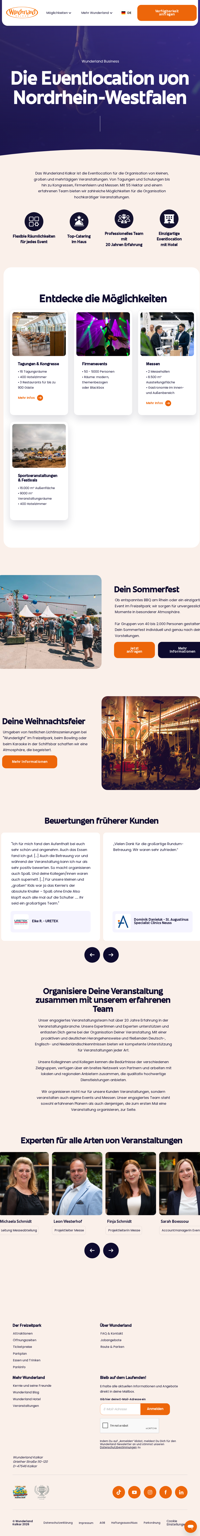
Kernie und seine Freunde (32, 1386)
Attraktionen (23, 1333)
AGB (102, 1522)
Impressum (86, 1523)
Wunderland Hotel (27, 1399)
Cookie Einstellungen (177, 1523)
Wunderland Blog (26, 1392)
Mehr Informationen (30, 762)
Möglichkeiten (57, 13)
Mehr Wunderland (95, 13)
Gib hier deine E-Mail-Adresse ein (123, 1399)
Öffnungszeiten (24, 1340)
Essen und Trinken (26, 1360)
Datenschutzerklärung (58, 1522)
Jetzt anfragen (134, 650)
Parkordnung (152, 1522)
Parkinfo (19, 1367)
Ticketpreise (22, 1347)
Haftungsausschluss (124, 1522)
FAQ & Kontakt (111, 1333)
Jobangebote (110, 1340)
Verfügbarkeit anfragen (167, 13)
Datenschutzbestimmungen (118, 1447)
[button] (58, 13)
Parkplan (20, 1354)
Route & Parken (112, 1347)
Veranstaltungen (26, 1406)
